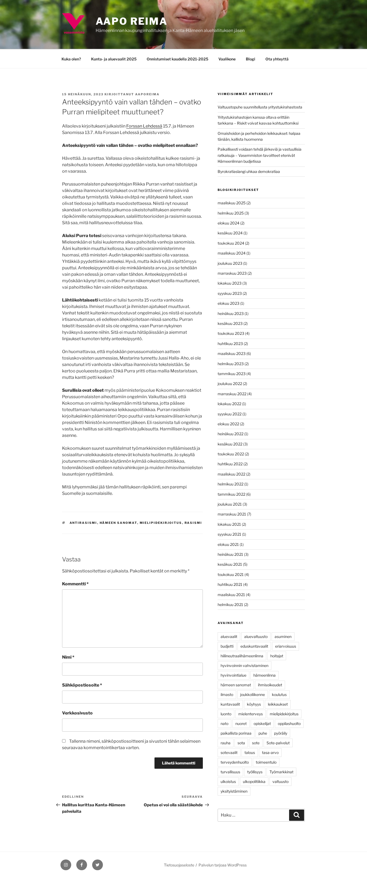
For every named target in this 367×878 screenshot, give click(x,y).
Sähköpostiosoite (82, 685)
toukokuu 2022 (231, 454)
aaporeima (147, 94)
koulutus (279, 694)
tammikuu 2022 (231, 494)
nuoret (241, 723)
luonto (226, 714)
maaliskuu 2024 (232, 253)
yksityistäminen (234, 791)
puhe (262, 733)
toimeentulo (266, 762)
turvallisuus (230, 772)
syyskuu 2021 (229, 534)
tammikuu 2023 (232, 373)
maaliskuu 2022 (231, 474)
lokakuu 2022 (229, 403)
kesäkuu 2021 (230, 564)
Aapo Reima (132, 21)
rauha (226, 743)
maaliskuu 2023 (232, 353)
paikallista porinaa (236, 733)
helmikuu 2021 (230, 604)
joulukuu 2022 (230, 383)
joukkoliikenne (252, 694)
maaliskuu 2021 (231, 594)
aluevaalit (229, 636)
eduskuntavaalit (254, 646)
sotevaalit (229, 752)
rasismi (193, 523)
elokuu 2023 (228, 303)
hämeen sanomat (118, 523)
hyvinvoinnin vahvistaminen (244, 665)
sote (256, 743)
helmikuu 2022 (230, 484)
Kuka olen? (71, 59)
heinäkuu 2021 (230, 554)
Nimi (68, 657)
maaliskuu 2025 (232, 203)
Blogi (250, 59)
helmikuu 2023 (231, 363)
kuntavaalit (230, 704)
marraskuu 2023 (232, 273)
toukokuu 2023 (231, 333)
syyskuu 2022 (230, 414)
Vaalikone (227, 59)
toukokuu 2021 (231, 574)
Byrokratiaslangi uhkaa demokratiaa (249, 171)
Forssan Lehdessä (144, 126)
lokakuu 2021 (229, 524)
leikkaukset (278, 704)
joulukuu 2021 (230, 504)
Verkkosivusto (77, 713)
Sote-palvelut (278, 743)
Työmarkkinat (281, 772)
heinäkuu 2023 (231, 313)
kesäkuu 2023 (230, 323)
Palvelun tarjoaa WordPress (223, 865)
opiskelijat (262, 723)
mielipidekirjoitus (161, 523)
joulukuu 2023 (230, 263)
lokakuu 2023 (230, 283)
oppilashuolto (289, 723)
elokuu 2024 (228, 223)
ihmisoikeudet (270, 685)
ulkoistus (228, 781)
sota (241, 743)
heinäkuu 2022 (230, 433)
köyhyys (254, 704)
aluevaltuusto (256, 636)
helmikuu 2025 (231, 213)
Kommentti (75, 583)
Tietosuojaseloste (179, 865)
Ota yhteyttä (277, 59)
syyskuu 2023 (230, 293)
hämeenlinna (264, 675)
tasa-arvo (270, 752)
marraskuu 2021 (232, 514)
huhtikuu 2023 (230, 343)
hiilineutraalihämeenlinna (242, 656)
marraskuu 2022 (232, 393)
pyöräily (280, 733)
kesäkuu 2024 (230, 233)
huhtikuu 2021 (230, 584)
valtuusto (280, 781)
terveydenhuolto (235, 762)
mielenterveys (250, 714)
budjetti (227, 646)
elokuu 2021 (228, 544)
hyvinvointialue (233, 675)
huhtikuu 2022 (230, 464)
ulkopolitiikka (254, 781)
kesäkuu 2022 (230, 444)
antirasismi (83, 523)
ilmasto (227, 694)
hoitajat (276, 656)
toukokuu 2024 (231, 243)
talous (249, 752)
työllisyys (254, 772)
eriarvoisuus (285, 646)
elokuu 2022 (228, 424)
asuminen (283, 636)
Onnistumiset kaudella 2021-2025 (177, 59)
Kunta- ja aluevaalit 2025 (113, 59)
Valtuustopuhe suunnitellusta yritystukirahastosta (260, 107)
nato (224, 723)
